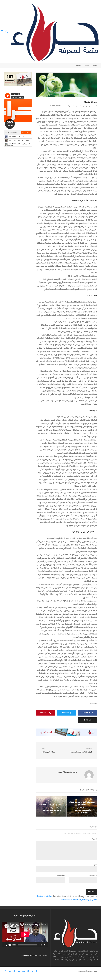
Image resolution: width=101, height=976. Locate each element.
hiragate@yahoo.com (29, 955)
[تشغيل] (44, 945)
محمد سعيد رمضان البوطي (89, 106)
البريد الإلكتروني (92, 875)
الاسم (95, 864)
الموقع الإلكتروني (60, 875)
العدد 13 (77, 106)
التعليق (94, 839)
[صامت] (9, 945)
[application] (25, 934)
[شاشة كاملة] (5, 945)
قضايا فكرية (71, 106)
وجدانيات (64, 106)
